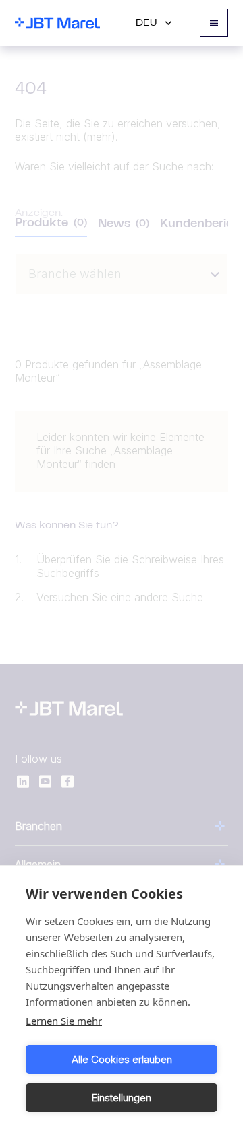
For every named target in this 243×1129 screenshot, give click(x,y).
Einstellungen (121, 1097)
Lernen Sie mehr (64, 1020)
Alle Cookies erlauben (122, 1059)
